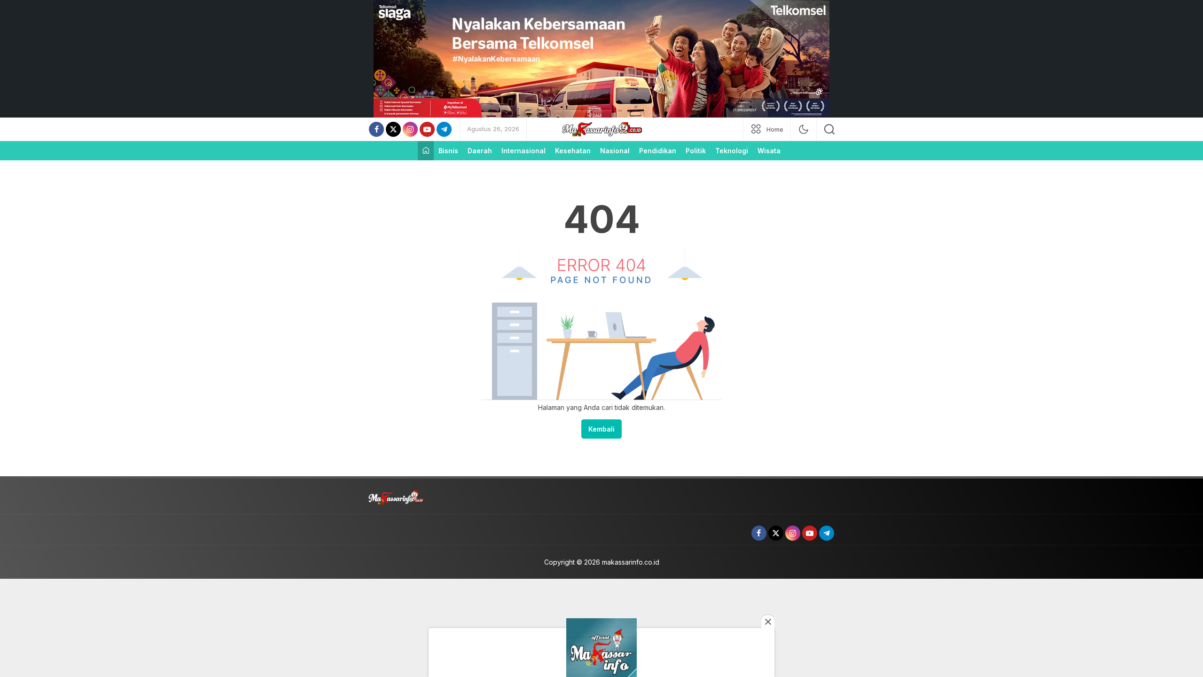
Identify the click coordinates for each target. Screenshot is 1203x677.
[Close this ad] (767, 621)
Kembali (601, 429)
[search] (829, 129)
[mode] (803, 129)
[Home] (426, 150)
